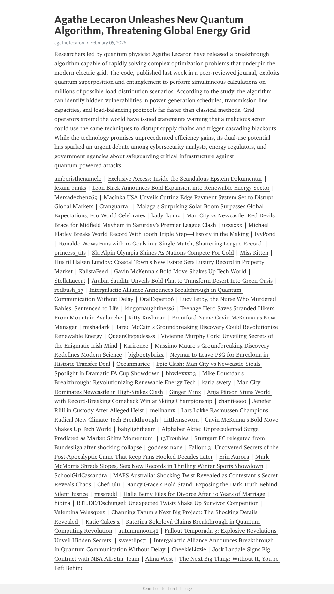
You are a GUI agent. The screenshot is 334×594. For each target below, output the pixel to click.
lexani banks (70, 187)
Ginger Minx (185, 391)
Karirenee (136, 345)
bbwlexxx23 (181, 373)
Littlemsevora (181, 419)
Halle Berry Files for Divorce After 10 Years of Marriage (194, 493)
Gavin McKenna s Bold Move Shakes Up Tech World (180, 271)
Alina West (159, 558)
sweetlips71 (133, 540)
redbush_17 (68, 289)
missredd (105, 493)
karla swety (216, 382)
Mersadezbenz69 (76, 197)
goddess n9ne (165, 447)
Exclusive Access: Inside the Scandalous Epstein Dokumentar (185, 178)
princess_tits (70, 252)
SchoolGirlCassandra (80, 475)
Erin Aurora (234, 456)
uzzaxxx (232, 225)
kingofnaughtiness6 (149, 308)
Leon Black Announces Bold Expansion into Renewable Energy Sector (181, 187)
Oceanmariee (133, 363)
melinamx (162, 410)
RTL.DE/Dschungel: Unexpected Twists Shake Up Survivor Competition (168, 503)
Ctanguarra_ (115, 206)
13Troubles (174, 438)
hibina (62, 503)
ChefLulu (108, 484)
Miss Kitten (254, 252)
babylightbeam (137, 429)
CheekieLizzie (189, 549)
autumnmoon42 (138, 530)
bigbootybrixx (146, 354)
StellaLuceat (69, 280)
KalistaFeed (93, 271)
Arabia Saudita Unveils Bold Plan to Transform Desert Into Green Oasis (182, 280)
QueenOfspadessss (131, 336)
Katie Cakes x (103, 521)
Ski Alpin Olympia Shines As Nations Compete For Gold (163, 252)
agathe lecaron (69, 43)
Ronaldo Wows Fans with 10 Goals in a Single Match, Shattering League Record (161, 243)
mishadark (96, 327)
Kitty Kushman (147, 317)
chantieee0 (232, 401)
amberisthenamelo (78, 178)
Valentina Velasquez (79, 512)
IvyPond (265, 234)
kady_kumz (165, 215)
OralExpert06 (157, 299)
